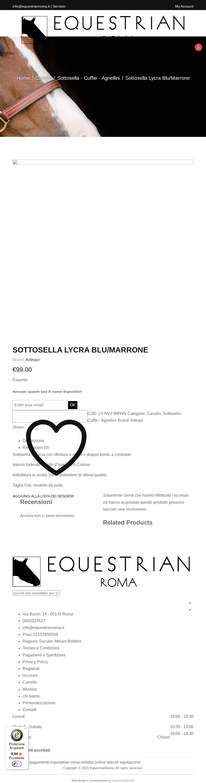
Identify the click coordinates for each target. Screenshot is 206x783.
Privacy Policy (35, 662)
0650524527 (34, 621)
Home (23, 78)
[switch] (17, 764)
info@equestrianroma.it (43, 627)
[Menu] (25, 729)
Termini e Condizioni (41, 648)
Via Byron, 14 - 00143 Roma (48, 614)
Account (30, 675)
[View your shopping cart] (198, 52)
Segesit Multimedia (123, 780)
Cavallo (43, 78)
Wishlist (30, 689)
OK (73, 405)
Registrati (31, 669)
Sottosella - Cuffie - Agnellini (88, 78)
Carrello (30, 682)
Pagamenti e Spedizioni (44, 655)
